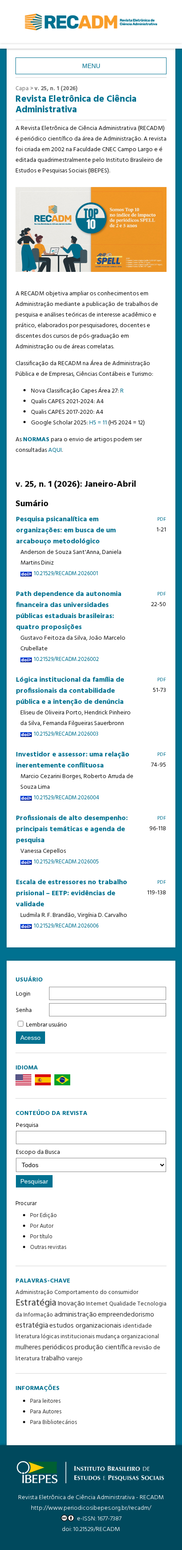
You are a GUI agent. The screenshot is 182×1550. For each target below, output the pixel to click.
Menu (91, 65)
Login (23, 994)
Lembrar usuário (46, 1025)
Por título (41, 1236)
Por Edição (43, 1215)
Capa (22, 88)
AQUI (55, 450)
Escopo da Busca (38, 1152)
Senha (24, 1010)
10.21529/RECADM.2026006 (66, 926)
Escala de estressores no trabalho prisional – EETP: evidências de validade (71, 893)
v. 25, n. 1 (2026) (55, 88)
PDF (161, 519)
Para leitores (45, 1401)
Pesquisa (27, 1125)
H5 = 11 (98, 423)
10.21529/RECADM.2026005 (66, 862)
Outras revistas (48, 1247)
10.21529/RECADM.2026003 (66, 734)
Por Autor (41, 1226)
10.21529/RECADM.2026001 (66, 573)
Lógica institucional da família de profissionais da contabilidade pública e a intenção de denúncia (70, 691)
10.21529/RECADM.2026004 (66, 798)
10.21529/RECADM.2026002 (66, 659)
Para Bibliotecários (53, 1422)
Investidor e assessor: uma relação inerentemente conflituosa (72, 760)
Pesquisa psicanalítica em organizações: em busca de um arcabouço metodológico (66, 530)
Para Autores (45, 1411)
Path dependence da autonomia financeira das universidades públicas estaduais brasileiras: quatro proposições (68, 610)
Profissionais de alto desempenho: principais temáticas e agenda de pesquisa (72, 829)
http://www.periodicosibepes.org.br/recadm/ (91, 1508)
